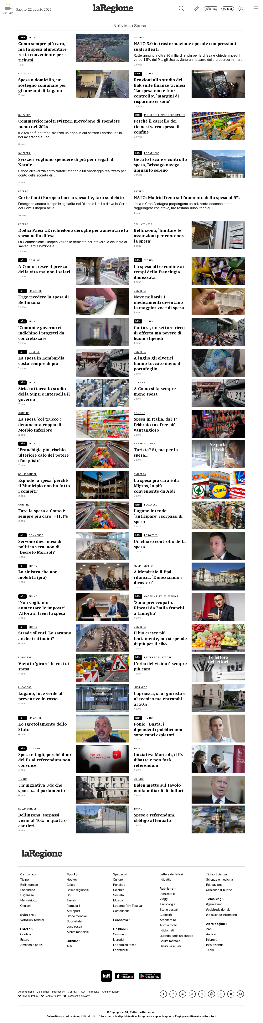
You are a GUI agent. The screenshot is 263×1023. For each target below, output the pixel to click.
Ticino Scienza (216, 874)
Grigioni (25, 906)
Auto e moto (168, 925)
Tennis (71, 900)
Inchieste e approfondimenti (171, 894)
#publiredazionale (218, 909)
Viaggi (164, 899)
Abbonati (211, 8)
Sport (71, 874)
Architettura (168, 920)
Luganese (27, 895)
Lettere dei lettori (171, 874)
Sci (69, 895)
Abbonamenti (26, 991)
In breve (211, 940)
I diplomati (167, 930)
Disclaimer (43, 991)
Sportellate (74, 921)
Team (210, 950)
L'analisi (118, 940)
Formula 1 (73, 906)
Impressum (58, 991)
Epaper (227, 8)
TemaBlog (214, 899)
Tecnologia (167, 904)
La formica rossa (124, 945)
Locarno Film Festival (127, 906)
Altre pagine (216, 924)
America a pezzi (31, 945)
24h (209, 929)
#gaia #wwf (214, 904)
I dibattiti (165, 879)
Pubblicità (93, 991)
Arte (70, 946)
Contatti (72, 991)
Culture (73, 941)
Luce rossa (74, 926)
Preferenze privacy (78, 995)
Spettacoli (120, 874)
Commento (120, 934)
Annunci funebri (111, 991)
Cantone (27, 874)
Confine (25, 934)
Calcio (71, 885)
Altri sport (73, 911)
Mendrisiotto (29, 900)
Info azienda (215, 945)
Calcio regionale (78, 890)
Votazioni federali (32, 920)
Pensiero (119, 885)
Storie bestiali (169, 909)
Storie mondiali (77, 916)
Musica (118, 900)
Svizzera (27, 915)
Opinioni (119, 929)
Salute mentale (170, 941)
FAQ (82, 991)
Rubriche (167, 888)
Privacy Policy (29, 995)
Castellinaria (121, 911)
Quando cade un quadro (176, 936)
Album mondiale (78, 932)
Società (118, 895)
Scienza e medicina (219, 879)
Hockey (72, 879)
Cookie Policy (52, 995)
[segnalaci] (196, 8)
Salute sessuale (170, 946)
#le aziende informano (221, 915)
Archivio (212, 934)
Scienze (118, 890)
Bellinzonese (29, 885)
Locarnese (27, 890)
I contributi (120, 950)
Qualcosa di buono (219, 890)
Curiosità (166, 915)
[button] (163, 994)
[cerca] (181, 8)
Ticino (24, 879)
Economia (121, 920)
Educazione (214, 885)
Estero (25, 929)
